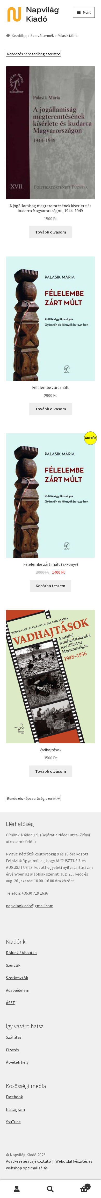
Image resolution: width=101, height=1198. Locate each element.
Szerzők (13, 965)
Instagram (15, 1109)
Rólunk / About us (21, 952)
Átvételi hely (17, 1062)
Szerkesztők (17, 977)
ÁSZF (10, 1002)
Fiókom (17, 1189)
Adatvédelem (17, 990)
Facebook (14, 1096)
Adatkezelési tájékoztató (28, 1161)
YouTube (13, 1121)
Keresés (50, 1189)
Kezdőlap (19, 35)
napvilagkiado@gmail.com (29, 905)
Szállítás (13, 1037)
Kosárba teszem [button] (50, 585)
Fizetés (12, 1049)
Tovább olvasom (50, 232)
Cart (77, 1184)
